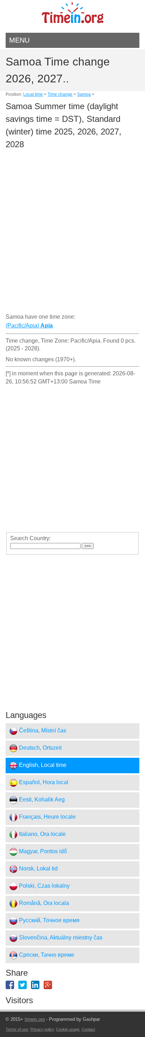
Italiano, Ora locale (42, 834)
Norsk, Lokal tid (38, 869)
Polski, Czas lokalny (44, 886)
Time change (60, 94)
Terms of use (17, 1029)
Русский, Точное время (49, 921)
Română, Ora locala (43, 903)
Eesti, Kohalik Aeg (41, 800)
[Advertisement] (72, 232)
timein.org (35, 1019)
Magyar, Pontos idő (42, 852)
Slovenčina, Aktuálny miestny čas (60, 938)
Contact (88, 1029)
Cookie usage (68, 1029)
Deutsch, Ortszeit (40, 748)
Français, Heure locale (47, 817)
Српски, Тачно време (46, 955)
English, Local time (42, 765)
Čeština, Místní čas (42, 731)
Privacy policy (42, 1029)
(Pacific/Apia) (29, 326)
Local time (33, 94)
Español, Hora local (43, 783)
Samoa (84, 94)
